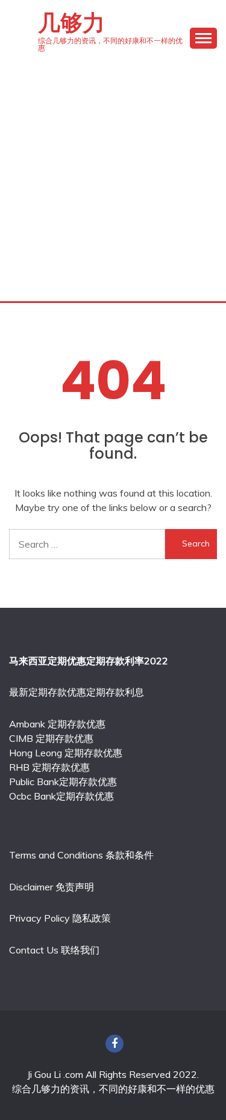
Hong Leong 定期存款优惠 (65, 753)
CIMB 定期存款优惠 (51, 738)
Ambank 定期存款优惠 (57, 724)
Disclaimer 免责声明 (51, 887)
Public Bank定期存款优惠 (63, 782)
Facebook (114, 1044)
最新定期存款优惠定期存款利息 (76, 692)
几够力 (71, 22)
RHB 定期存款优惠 (49, 767)
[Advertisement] (113, 182)
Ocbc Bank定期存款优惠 (61, 796)
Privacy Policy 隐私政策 (60, 918)
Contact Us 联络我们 (54, 950)
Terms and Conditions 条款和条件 (81, 855)
